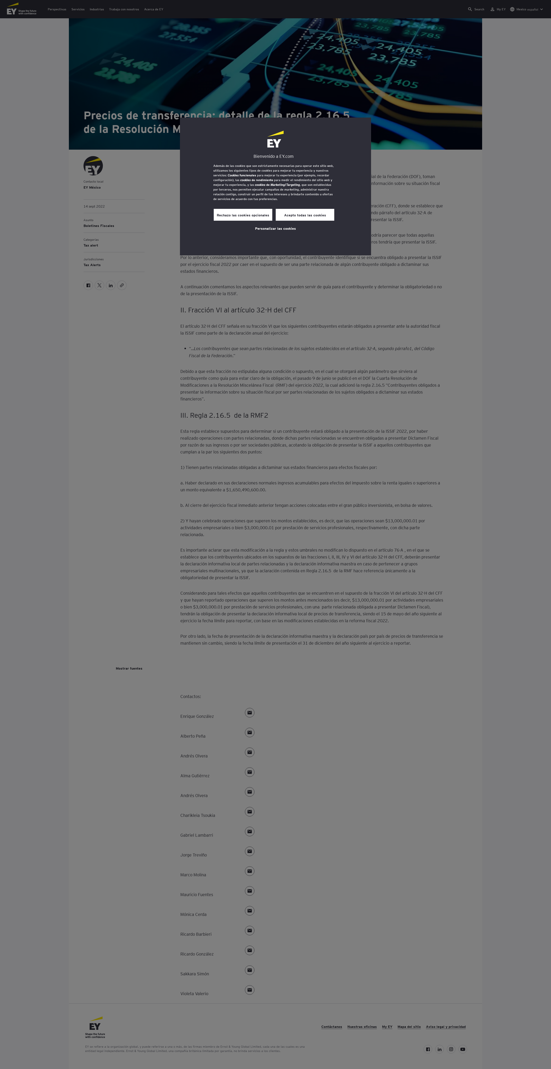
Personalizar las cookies (275, 228)
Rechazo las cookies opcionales (243, 215)
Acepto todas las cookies (305, 215)
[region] (275, 186)
